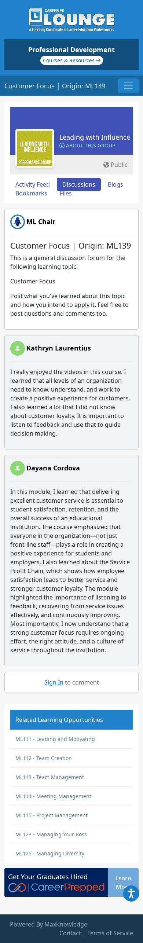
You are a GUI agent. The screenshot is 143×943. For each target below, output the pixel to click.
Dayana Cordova (53, 467)
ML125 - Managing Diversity (49, 853)
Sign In (53, 682)
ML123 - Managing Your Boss (51, 834)
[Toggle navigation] (128, 85)
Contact (70, 933)
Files (66, 193)
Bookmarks (31, 193)
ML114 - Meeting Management (53, 796)
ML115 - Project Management (51, 815)
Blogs (115, 184)
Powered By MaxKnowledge (48, 924)
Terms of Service (110, 933)
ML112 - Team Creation (43, 758)
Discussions (78, 184)
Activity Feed (32, 184)
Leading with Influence (94, 137)
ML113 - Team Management (49, 777)
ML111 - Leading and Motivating (55, 738)
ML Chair (40, 221)
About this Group (90, 145)
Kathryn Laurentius (58, 348)
